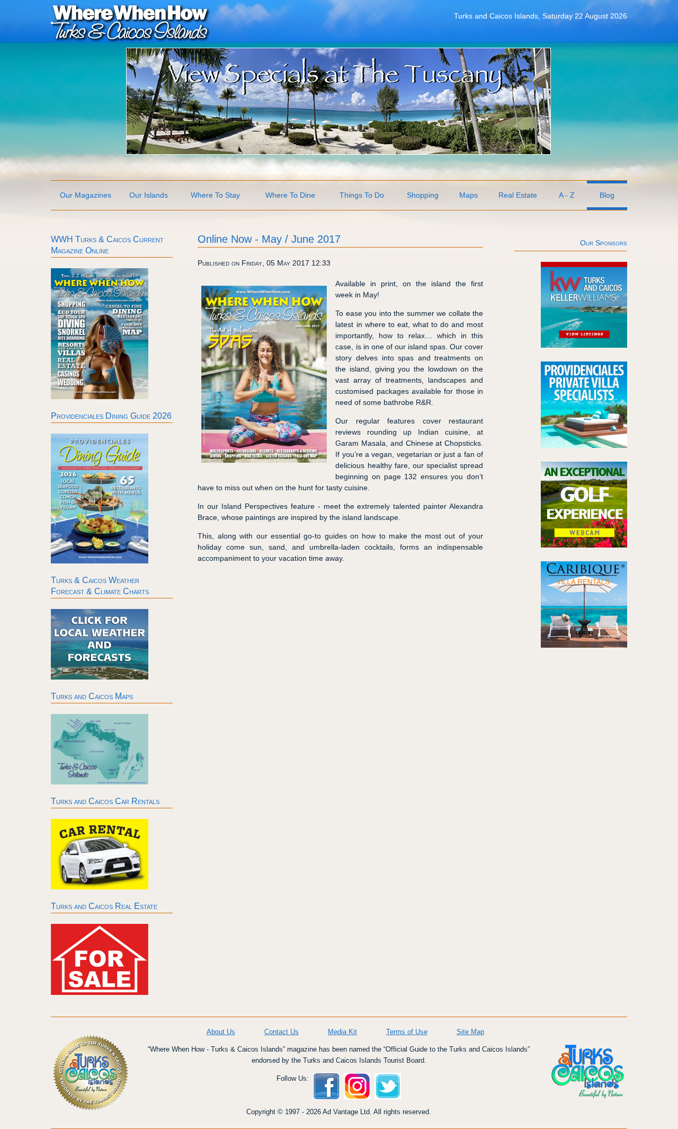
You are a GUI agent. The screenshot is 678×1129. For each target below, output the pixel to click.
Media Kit (342, 1032)
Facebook (326, 1086)
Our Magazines (85, 195)
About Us (221, 1032)
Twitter (387, 1086)
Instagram (357, 1086)
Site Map (470, 1032)
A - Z (567, 195)
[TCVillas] (584, 445)
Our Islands (148, 195)
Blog (607, 195)
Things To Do (362, 195)
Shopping (423, 195)
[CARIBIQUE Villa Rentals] (584, 645)
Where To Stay (215, 195)
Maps (468, 195)
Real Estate (517, 195)
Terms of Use (406, 1032)
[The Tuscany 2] (338, 151)
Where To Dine (290, 195)
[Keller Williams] (584, 345)
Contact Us (281, 1032)
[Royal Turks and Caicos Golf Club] (584, 545)
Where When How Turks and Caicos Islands (130, 22)
